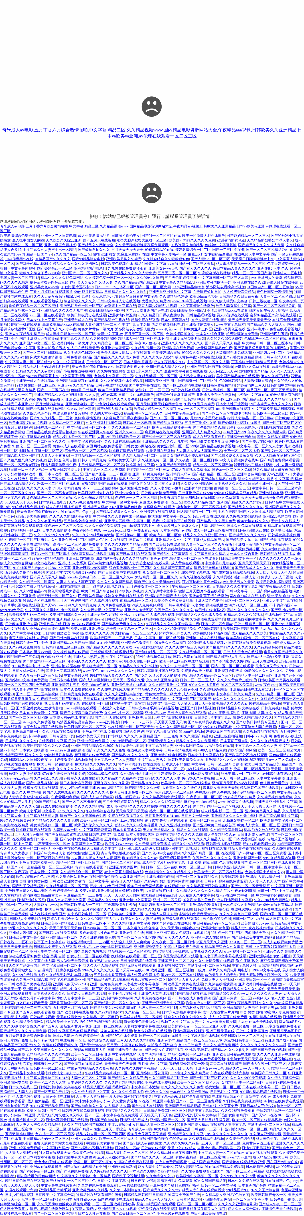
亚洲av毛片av (257, 329)
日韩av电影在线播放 (189, 657)
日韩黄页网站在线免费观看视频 (184, 455)
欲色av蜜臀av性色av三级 (49, 282)
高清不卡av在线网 (122, 993)
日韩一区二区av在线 (162, 867)
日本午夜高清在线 (175, 320)
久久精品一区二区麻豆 (66, 423)
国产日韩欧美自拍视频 (268, 1050)
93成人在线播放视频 (57, 806)
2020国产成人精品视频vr (35, 586)
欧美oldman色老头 (203, 296)
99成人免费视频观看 (148, 605)
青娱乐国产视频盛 (242, 750)
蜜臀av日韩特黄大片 (65, 469)
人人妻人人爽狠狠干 (92, 1096)
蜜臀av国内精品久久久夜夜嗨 (90, 1068)
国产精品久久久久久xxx (247, 535)
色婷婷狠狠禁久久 (180, 334)
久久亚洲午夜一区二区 (69, 540)
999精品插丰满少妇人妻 (30, 666)
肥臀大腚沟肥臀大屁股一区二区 (142, 240)
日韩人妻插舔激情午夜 (58, 465)
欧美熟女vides (282, 530)
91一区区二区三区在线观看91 (272, 862)
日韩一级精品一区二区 (252, 624)
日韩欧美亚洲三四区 (196, 329)
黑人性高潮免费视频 (143, 975)
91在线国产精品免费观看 (49, 1106)
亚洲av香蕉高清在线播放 (208, 596)
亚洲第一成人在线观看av (35, 381)
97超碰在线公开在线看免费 (63, 774)
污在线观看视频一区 (259, 844)
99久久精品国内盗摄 (279, 858)
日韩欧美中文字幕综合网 (54, 1195)
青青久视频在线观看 (195, 577)
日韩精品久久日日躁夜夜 (238, 296)
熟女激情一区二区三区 (160, 572)
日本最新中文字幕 (44, 872)
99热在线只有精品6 (208, 633)
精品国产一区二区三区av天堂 (199, 1040)
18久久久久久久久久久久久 (234, 699)
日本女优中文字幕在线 (44, 320)
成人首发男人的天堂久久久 (177, 526)
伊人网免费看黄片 (274, 783)
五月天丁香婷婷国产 (73, 600)
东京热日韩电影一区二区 (86, 914)
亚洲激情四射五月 (122, 315)
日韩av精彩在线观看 (51, 549)
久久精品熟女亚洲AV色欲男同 (225, 1195)
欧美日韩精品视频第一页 (171, 427)
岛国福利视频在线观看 (115, 1199)
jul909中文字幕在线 (195, 572)
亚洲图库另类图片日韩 (187, 338)
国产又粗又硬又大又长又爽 (232, 455)
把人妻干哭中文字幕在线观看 (35, 689)
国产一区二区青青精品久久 (197, 876)
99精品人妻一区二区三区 (253, 675)
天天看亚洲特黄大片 (16, 1059)
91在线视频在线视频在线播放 (209, 769)
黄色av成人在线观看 (69, 446)
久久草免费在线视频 (114, 605)
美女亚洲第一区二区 (173, 446)
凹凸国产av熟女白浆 (282, 1162)
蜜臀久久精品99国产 (273, 437)
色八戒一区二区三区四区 (54, 1134)
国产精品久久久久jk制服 (230, 1050)
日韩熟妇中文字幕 (281, 385)
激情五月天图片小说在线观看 (201, 591)
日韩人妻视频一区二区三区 (223, 390)
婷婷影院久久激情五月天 (39, 1026)
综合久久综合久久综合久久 (185, 1017)
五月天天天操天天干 (127, 250)
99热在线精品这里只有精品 (235, 493)
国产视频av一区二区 (132, 535)
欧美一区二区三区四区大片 (279, 750)
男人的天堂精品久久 (159, 830)
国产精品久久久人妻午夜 (56, 329)
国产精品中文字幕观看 (170, 554)
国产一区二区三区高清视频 (37, 694)
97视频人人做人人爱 (269, 998)
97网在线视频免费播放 (153, 657)
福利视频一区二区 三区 (232, 488)
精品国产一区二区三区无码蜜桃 (271, 390)
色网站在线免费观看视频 (205, 1059)
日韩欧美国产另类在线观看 (279, 680)
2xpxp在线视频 (132, 820)
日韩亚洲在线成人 (134, 1120)
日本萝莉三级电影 (53, 502)
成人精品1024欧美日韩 (270, 1157)
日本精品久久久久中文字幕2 (234, 586)
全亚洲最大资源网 (115, 348)
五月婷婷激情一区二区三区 (148, 586)
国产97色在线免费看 (121, 1036)
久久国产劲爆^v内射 (25, 965)
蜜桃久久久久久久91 (175, 806)
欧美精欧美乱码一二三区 (28, 614)
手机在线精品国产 (232, 512)
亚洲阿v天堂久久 (161, 741)
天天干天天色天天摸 (120, 1064)
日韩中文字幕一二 (240, 591)
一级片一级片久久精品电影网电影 (222, 970)
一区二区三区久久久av (17, 493)
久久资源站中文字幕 (161, 591)
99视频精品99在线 (159, 250)
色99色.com (178, 1138)
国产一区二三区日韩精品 (42, 352)
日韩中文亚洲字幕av (161, 933)
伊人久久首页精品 (275, 376)
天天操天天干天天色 (21, 502)
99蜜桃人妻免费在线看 (182, 947)
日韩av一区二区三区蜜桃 (50, 554)
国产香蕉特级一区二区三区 (70, 1003)
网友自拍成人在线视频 (247, 596)
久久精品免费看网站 (226, 830)
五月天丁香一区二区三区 (177, 273)
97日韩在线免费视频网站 (242, 1101)
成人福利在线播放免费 (174, 909)
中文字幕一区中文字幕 (120, 502)
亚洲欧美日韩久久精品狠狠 (26, 891)
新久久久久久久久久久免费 (182, 1087)
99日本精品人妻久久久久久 (234, 268)
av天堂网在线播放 (160, 451)
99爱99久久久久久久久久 (264, 671)
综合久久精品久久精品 (256, 479)
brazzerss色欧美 (12, 610)
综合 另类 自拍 (278, 596)
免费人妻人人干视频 (277, 577)
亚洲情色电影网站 (217, 1199)
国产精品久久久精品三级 (127, 1078)
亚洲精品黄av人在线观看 (117, 1209)
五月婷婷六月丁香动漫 (71, 1007)
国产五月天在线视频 (99, 240)
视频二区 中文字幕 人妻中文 (183, 1022)
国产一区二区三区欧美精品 (55, 1213)
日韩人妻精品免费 (92, 460)
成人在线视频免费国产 (48, 914)
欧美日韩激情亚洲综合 (187, 310)
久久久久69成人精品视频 (93, 498)
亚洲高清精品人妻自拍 (241, 1007)
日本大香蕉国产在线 (249, 839)
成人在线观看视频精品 (63, 507)
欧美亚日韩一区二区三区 (99, 820)
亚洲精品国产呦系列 (90, 268)
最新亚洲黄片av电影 (76, 1026)
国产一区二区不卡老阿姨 (19, 465)
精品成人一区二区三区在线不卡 (143, 338)
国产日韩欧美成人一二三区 (81, 905)
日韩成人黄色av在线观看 (242, 652)
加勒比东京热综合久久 (145, 371)
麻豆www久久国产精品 (75, 385)
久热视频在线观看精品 (207, 619)
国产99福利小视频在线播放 (239, 423)
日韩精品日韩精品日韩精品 (145, 1195)
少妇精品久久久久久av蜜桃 (33, 371)
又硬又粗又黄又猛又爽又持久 (60, 1115)
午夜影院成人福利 (14, 1017)
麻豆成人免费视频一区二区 (160, 502)
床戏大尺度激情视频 (46, 357)
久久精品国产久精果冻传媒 (122, 778)
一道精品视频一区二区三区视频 (96, 455)
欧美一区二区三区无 (35, 848)
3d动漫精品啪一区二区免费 (270, 760)
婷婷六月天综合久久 (175, 633)
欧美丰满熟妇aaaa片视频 (28, 423)
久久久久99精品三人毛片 (184, 647)
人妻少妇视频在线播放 (209, 605)
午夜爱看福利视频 (65, 797)
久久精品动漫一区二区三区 (156, 376)
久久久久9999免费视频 (103, 526)
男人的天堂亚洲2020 (106, 413)
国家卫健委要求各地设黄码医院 (214, 441)
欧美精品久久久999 (102, 900)
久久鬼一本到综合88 (32, 979)
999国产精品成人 (50, 399)
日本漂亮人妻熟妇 (112, 708)
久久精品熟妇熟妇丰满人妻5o (270, 240)
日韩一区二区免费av (217, 624)
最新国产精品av (288, 937)
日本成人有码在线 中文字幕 (71, 717)
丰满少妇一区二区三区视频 (208, 965)
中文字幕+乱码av (288, 479)
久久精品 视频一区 (145, 348)
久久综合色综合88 (37, 413)
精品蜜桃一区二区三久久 (143, 413)
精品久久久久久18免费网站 (62, 278)
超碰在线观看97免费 (25, 956)
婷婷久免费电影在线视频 (123, 596)
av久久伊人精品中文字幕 (228, 301)
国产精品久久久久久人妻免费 (133, 273)
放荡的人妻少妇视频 (25, 774)
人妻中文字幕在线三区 (85, 441)
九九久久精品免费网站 (221, 1045)
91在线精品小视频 (170, 1059)
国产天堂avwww (186, 479)
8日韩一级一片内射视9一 (28, 469)
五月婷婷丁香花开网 (152, 1073)
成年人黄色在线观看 (116, 1031)
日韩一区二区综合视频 (225, 764)
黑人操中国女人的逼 (28, 240)
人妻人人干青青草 (55, 455)
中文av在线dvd (45, 563)
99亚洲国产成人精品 (281, 1040)
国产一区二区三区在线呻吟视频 (226, 413)
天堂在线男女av (68, 1017)
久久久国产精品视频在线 (124, 1082)
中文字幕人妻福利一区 (168, 254)
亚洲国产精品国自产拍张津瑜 (210, 366)
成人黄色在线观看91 (187, 563)
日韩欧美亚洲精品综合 (122, 619)
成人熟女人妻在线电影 (197, 376)
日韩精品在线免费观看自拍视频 (51, 432)
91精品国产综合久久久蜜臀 (222, 947)
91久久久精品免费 (82, 605)
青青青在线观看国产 (91, 867)
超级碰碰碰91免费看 (242, 334)
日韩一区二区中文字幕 (264, 867)
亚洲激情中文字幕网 (135, 900)
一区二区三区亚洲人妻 (209, 1026)
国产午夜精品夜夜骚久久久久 (211, 722)
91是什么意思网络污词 (99, 296)
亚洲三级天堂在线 (220, 1031)
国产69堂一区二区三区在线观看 (166, 437)
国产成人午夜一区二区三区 (264, 1064)
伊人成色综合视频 (104, 600)
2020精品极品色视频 (103, 774)
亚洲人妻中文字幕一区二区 (51, 951)
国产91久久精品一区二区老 (51, 418)
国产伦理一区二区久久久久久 (117, 1003)
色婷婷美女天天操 (122, 460)
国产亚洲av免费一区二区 (231, 998)
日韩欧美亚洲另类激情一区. (71, 881)
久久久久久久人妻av (266, 993)
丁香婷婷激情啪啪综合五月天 (254, 362)
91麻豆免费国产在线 (133, 254)
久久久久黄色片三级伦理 (236, 680)
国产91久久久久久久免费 (106, 750)
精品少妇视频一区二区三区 (74, 437)
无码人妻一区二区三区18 (19, 278)
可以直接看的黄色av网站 (201, 582)
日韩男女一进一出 (195, 816)
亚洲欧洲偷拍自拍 (160, 876)
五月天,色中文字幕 (152, 1064)
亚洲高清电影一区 (26, 731)
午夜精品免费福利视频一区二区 (110, 1073)
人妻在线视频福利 (40, 619)
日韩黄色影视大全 (130, 366)
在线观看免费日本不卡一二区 (35, 839)
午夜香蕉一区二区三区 (204, 797)
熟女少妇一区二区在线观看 (88, 956)
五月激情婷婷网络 (19, 1134)
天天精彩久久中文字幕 (104, 848)
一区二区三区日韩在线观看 (47, 858)
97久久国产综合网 (265, 1190)
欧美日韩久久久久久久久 (53, 1050)
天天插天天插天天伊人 (273, 572)
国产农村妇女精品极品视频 (232, 572)
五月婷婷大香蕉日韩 (110, 975)
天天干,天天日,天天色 (176, 1068)
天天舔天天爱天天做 (170, 722)
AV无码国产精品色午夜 (213, 348)
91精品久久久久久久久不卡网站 (74, 264)
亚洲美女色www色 (163, 268)
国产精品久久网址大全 (95, 245)
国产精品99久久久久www (228, 993)
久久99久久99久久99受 (224, 338)
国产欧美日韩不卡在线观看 (246, 755)
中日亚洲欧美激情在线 (208, 1213)
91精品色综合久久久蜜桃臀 (47, 1054)
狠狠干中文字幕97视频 (18, 268)
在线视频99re (93, 619)
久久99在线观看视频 (28, 975)
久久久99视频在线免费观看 (121, 381)
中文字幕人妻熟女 (152, 760)
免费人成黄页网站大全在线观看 (125, 352)
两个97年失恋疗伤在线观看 (139, 764)
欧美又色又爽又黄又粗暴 (173, 600)
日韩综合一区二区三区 (104, 362)
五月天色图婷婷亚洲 (181, 278)
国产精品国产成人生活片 (225, 657)
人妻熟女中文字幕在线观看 (145, 1026)
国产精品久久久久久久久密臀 (109, 647)
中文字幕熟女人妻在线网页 (254, 727)
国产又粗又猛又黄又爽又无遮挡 (154, 483)
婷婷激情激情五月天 (83, 853)
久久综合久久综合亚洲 (63, 240)
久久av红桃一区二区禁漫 (123, 713)
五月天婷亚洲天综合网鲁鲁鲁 (159, 404)
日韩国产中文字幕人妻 (48, 853)
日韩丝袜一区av (127, 1148)
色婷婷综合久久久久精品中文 (168, 872)
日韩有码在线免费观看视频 (21, 526)
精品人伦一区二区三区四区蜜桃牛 (145, 479)
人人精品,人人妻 (117, 1106)
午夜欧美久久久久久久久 (174, 610)
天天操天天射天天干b (258, 498)
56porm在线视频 (191, 731)
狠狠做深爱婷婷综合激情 (188, 1064)
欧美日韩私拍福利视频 (274, 582)
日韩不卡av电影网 (63, 680)
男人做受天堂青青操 (73, 961)
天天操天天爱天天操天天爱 (249, 320)
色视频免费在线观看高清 (273, 909)
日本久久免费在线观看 (245, 526)
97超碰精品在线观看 (265, 1017)
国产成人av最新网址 (95, 680)
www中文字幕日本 (230, 324)
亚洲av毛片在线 (132, 614)
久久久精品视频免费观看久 (163, 797)
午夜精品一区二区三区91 (191, 586)
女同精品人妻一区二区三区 (242, 1082)
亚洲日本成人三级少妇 (257, 1106)
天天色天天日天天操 (132, 811)
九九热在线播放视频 (221, 984)
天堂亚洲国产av (279, 474)
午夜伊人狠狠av (146, 343)
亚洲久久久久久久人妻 (33, 488)
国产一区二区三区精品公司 (267, 250)
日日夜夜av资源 (143, 1181)
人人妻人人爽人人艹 (265, 881)
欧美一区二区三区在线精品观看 (184, 661)
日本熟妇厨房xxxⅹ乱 (35, 652)
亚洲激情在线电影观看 (168, 755)
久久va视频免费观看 (85, 502)
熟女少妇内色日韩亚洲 (81, 352)
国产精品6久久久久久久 (149, 689)
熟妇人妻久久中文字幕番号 (136, 825)
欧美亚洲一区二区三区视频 (171, 970)
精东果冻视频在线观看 (41, 788)
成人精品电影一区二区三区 (222, 811)
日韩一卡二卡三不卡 (137, 722)
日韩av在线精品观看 (111, 385)
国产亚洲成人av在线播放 (38, 338)
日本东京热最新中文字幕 (39, 713)
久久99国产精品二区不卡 (168, 1078)
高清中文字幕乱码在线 (63, 671)
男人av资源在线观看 (232, 315)
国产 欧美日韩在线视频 (75, 1012)
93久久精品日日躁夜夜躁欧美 (161, 315)
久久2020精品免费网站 (271, 900)
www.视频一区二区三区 (242, 951)
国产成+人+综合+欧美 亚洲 (268, 657)
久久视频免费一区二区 (156, 460)
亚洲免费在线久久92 (249, 282)
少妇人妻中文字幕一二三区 (78, 998)
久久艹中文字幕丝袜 (69, 362)
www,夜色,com (167, 329)
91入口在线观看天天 (83, 348)
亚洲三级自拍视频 (79, 558)
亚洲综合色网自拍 (241, 437)
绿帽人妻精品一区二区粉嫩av (250, 418)
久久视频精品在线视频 (71, 652)
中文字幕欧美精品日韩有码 (273, 409)
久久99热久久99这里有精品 (136, 1068)
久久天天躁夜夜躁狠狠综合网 (57, 296)
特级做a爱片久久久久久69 (92, 633)
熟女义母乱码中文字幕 (62, 703)
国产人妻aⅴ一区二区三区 (210, 259)
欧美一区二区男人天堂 (48, 1082)
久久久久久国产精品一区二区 (179, 727)
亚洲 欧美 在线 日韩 (54, 624)
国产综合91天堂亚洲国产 (175, 395)
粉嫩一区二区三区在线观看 (58, 483)
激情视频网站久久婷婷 (18, 399)
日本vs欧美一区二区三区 (63, 474)
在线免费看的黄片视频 (71, 413)
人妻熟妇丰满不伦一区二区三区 (163, 905)
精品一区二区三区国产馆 (251, 273)
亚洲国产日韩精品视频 (187, 399)
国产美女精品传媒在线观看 (66, 834)
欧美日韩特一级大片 (73, 343)
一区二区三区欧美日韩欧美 (113, 1204)
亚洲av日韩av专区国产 (89, 568)
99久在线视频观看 (217, 727)
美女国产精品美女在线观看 (237, 376)
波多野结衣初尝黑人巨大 (134, 329)
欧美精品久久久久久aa (229, 703)
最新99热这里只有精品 (208, 418)
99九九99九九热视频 (90, 951)
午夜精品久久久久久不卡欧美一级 (172, 624)
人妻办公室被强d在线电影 (149, 563)
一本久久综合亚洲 (210, 334)
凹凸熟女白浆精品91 (234, 1115)
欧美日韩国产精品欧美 (240, 629)
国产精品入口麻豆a (168, 423)
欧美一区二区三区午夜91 (93, 1162)
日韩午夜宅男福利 (256, 1148)
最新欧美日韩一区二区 (166, 769)
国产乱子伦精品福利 (32, 264)
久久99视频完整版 (213, 689)
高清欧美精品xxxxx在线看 (227, 310)
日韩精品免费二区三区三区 (63, 647)
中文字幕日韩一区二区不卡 (88, 427)
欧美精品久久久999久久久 (95, 764)
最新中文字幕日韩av (203, 1110)
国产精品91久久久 (145, 783)
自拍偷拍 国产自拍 (162, 1045)
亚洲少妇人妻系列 (72, 563)
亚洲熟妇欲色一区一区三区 (81, 306)
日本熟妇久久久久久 (230, 483)
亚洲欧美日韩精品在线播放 (259, 984)
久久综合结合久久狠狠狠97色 (166, 259)
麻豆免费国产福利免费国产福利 (174, 1185)
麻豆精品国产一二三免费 (19, 657)
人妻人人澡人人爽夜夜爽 (75, 582)
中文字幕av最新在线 (221, 563)
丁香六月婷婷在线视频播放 (51, 292)
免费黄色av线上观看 (197, 671)
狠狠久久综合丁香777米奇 (39, 273)
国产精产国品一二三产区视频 (108, 474)
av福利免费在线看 (219, 745)
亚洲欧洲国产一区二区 (167, 1120)
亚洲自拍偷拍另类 (51, 348)
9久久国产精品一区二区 (72, 254)
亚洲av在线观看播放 (16, 993)
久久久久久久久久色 (93, 792)
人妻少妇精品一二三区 (102, 324)
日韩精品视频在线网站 (276, 965)
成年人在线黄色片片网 (220, 1012)
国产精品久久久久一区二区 (152, 1157)
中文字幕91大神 (76, 675)
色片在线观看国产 (85, 624)
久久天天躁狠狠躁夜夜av (179, 928)
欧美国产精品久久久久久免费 (192, 240)
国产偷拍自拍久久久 (94, 250)
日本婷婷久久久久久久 (85, 1082)
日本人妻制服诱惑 (138, 362)
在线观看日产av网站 (237, 853)
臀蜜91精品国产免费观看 (156, 1204)
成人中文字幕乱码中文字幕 (163, 862)
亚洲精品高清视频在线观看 (77, 381)
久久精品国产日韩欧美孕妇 (207, 886)
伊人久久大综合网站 (16, 563)
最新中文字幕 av (110, 334)
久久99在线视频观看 (113, 689)
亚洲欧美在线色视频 (178, 348)
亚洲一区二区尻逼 (167, 900)
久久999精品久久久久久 (108, 1171)
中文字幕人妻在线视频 (201, 1036)
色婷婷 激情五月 (87, 418)
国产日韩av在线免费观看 (58, 933)
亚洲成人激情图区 (249, 544)
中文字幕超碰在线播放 (196, 306)
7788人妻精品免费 (67, 488)
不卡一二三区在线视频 (101, 488)
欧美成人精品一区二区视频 (155, 409)
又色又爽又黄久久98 (271, 666)
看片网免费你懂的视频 (185, 881)
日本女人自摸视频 (33, 750)
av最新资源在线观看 (16, 1143)
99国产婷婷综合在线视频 (171, 923)
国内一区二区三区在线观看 (232, 666)
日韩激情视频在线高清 (223, 844)
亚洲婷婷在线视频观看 (158, 512)
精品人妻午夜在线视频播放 (249, 848)
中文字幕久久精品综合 (176, 282)
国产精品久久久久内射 (124, 1110)
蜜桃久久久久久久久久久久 (248, 610)
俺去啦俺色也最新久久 (141, 1022)
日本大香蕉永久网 (127, 830)
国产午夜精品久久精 (209, 427)
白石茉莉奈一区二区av (52, 844)
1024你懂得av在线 (19, 259)
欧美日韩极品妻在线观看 (86, 315)
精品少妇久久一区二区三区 (81, 989)
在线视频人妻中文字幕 (252, 254)
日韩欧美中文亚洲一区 (239, 558)
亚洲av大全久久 (127, 493)
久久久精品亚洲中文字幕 (168, 685)
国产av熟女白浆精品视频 (242, 357)
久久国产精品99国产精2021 (135, 282)
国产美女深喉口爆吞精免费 (81, 713)
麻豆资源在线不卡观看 (180, 956)
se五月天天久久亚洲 (212, 942)
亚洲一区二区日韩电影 (58, 235)
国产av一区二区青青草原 (250, 886)
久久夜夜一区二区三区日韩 (196, 460)
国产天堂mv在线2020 (132, 970)
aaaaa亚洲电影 (108, 643)
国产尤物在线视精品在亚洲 (243, 1162)
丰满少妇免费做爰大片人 (198, 914)
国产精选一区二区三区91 (197, 381)
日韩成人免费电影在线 (27, 919)
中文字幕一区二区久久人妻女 (260, 446)
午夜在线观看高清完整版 (19, 923)
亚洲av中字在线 (94, 731)
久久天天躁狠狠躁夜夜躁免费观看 (142, 245)
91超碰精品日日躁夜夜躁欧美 (125, 418)
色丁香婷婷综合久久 (283, 264)
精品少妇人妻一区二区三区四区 (101, 1134)
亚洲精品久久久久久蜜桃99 (226, 760)
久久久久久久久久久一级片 (280, 558)
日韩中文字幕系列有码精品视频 (153, 708)
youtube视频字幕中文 (42, 376)
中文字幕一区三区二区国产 (189, 699)
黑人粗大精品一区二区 (140, 455)
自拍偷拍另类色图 (33, 881)
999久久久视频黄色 (204, 685)
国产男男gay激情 (273, 1007)
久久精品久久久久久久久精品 (199, 891)
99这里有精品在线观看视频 (92, 554)
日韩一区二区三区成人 (197, 680)
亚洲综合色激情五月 (137, 643)
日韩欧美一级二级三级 (271, 413)
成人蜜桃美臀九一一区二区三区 (240, 264)
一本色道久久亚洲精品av (168, 839)
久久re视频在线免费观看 (61, 731)
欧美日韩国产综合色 (97, 591)
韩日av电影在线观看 (208, 516)
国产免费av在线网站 (258, 441)
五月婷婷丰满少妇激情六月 (125, 839)
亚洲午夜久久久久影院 (111, 783)
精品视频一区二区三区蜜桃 (130, 951)
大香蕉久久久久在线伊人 (181, 788)
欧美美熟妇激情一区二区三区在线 (253, 638)
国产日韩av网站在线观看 (68, 638)
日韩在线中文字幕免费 (106, 834)
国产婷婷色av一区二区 (55, 268)
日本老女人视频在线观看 (86, 993)
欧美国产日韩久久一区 (67, 614)
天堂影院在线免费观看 (233, 352)
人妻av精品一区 (213, 526)
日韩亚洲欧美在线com (195, 493)
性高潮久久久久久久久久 (86, 661)
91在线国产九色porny (77, 512)
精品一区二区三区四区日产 (78, 862)
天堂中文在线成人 (285, 521)
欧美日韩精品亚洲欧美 (106, 310)
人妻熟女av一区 (65, 830)
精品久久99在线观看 (192, 830)
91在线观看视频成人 (46, 301)
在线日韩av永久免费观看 (220, 498)
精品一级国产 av (39, 254)
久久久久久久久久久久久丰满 (79, 769)
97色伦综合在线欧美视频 (115, 404)
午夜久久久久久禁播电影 (267, 432)
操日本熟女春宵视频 (203, 774)
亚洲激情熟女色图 (231, 240)
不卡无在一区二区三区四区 (86, 451)
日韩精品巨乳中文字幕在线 (238, 708)
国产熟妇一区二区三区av (280, 451)
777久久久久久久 (70, 811)
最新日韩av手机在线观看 (253, 465)
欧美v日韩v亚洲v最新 (87, 629)
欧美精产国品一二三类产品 (111, 638)
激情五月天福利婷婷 (16, 427)
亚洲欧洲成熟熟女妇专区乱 (270, 956)
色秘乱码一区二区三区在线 (265, 338)
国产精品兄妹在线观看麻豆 (108, 979)
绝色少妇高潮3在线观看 (152, 1031)
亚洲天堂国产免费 (189, 745)
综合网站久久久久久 (80, 301)
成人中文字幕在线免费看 (147, 699)
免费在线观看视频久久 (126, 816)
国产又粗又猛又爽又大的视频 (23, 460)
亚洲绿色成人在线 (78, 320)
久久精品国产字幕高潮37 (173, 568)
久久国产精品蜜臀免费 (173, 465)
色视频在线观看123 (194, 933)
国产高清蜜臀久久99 (228, 661)
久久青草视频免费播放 (153, 844)
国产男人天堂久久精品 (223, 343)
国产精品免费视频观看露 (279, 460)
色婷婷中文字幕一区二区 (113, 376)
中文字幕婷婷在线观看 (274, 895)
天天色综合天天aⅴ (223, 371)
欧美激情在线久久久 (253, 521)
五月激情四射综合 (49, 404)
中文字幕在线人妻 (159, 745)
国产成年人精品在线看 (114, 409)
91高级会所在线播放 (214, 273)
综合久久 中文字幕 (26, 792)
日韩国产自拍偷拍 (154, 399)
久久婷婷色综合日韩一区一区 (108, 278)
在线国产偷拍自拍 (207, 292)
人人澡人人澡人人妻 (286, 371)
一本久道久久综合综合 (141, 928)
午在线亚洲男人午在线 (95, 432)
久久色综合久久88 (48, 778)
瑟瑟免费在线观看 (145, 320)
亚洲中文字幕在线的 (120, 1054)
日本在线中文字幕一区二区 (263, 1087)
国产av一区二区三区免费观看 (199, 1101)
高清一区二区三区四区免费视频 (78, 544)
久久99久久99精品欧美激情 (93, 535)
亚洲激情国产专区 (247, 858)
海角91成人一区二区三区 (248, 605)
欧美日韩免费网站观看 (145, 886)
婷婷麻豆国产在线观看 (126, 451)
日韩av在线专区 (153, 1148)
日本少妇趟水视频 (19, 1195)
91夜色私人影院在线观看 (42, 727)
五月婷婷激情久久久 (170, 774)
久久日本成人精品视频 (266, 512)
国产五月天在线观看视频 (35, 1012)
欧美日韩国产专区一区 (268, 1195)
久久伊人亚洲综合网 (197, 483)
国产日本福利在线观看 (133, 554)
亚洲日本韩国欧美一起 (213, 282)
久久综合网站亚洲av (136, 774)
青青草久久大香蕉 (14, 853)
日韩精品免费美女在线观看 (81, 694)
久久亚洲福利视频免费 (103, 423)
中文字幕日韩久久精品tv (209, 554)
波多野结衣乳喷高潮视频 (225, 287)
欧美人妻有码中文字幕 (233, 306)
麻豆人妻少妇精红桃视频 (157, 306)
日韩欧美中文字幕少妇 (211, 909)
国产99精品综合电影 (88, 259)
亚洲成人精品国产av (208, 540)
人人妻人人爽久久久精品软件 (39, 1124)
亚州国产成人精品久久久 (165, 366)
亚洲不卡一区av (12, 376)
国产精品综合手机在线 (111, 320)
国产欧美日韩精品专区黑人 (257, 722)
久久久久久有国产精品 (44, 521)
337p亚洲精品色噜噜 (188, 287)
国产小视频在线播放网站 (75, 371)
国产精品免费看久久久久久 (117, 512)
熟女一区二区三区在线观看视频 (174, 811)
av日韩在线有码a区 (186, 390)
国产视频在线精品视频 (274, 591)
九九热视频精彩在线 (168, 324)
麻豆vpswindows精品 (200, 802)
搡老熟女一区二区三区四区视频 (201, 507)
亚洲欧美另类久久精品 (123, 259)
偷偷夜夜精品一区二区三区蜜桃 (34, 306)
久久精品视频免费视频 (275, 797)
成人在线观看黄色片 (209, 437)
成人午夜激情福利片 (94, 235)
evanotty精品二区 (110, 788)
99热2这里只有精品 (199, 404)
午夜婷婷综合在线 (166, 352)
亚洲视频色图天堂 (228, 671)
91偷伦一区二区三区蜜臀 (31, 446)
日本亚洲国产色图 (252, 1185)
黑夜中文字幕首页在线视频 (185, 371)
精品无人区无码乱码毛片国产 (46, 366)
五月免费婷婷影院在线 (175, 549)
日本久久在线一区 (23, 1087)
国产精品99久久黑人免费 (216, 521)
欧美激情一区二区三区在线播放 (186, 783)
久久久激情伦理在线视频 (214, 961)
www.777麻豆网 (239, 1157)
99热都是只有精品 (88, 292)
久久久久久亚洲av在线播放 (278, 1054)
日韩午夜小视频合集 (286, 1199)
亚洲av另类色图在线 (229, 329)
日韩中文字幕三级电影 (182, 413)
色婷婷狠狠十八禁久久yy (264, 872)
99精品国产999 (234, 432)
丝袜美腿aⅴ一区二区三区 (241, 774)
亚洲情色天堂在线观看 (129, 685)
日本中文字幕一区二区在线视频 (159, 638)
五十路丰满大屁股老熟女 (105, 586)
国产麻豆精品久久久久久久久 (229, 647)
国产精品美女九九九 (242, 540)
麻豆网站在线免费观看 (162, 432)
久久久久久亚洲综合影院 (237, 1204)
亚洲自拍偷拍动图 (70, 586)
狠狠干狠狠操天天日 (175, 858)
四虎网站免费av (107, 558)
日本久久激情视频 (56, 530)
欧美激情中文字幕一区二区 (169, 516)
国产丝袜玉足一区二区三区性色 (71, 1181)
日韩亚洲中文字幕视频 (178, 848)
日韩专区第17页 (61, 736)
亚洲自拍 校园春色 (65, 666)
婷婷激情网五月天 (251, 385)
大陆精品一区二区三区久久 (156, 577)
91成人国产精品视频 (204, 1162)
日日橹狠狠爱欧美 (56, 633)
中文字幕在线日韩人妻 (41, 816)
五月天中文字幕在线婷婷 (126, 1045)
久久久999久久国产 (148, 278)
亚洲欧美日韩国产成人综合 (166, 596)
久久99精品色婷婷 (173, 296)
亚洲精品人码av (178, 474)
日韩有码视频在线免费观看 (225, 881)
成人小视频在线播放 (198, 694)
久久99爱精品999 (103, 338)
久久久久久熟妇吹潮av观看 (70, 516)
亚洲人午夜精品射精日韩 (24, 334)
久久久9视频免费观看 (238, 1110)
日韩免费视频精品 (77, 357)
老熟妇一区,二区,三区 (152, 390)
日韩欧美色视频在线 (117, 264)
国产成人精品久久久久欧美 (245, 633)
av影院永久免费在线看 (252, 366)
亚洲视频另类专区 (19, 549)
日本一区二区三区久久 (242, 600)
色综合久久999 (156, 1092)
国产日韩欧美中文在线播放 (119, 572)
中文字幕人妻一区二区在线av (28, 362)
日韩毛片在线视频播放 (136, 395)
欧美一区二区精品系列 (251, 769)
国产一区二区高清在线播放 (183, 385)
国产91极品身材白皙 (42, 783)
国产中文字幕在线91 (145, 385)
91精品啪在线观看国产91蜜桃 (165, 619)
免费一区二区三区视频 (241, 451)
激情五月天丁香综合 (110, 1129)
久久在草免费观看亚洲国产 (202, 1171)
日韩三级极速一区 (263, 301)
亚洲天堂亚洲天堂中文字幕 (170, 292)
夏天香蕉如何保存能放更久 (93, 366)
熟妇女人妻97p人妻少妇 (64, 1073)
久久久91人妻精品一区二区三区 (185, 666)
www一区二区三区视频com (199, 409)
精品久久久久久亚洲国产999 (205, 535)
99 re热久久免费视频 (170, 643)
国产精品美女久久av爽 (142, 788)
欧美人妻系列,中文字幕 (37, 811)
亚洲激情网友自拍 (198, 488)
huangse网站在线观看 (80, 708)
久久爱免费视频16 (126, 1101)
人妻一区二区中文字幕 (88, 1078)
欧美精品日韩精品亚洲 (159, 895)
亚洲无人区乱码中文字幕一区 (127, 521)
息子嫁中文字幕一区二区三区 (129, 629)
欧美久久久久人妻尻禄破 (140, 919)
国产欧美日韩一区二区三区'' (133, 1213)
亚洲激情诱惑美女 (200, 324)
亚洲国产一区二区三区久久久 (85, 273)
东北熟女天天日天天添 (220, 788)
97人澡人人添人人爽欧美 (130, 942)
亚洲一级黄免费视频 (60, 245)
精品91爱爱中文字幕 (150, 264)
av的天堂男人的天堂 (266, 278)
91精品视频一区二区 (25, 530)
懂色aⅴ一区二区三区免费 (231, 469)
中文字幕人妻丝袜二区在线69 (46, 1078)
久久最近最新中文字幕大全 (101, 610)
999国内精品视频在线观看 (260, 1092)
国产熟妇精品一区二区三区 (248, 235)
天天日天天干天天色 (65, 928)
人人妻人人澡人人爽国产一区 (199, 451)
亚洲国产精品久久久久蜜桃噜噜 (58, 395)
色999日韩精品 (230, 381)
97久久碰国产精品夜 (196, 736)
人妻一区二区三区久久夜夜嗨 (209, 544)
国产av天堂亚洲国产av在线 (147, 310)
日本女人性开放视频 (232, 404)
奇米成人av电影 (140, 1129)
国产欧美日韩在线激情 (166, 544)
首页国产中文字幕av (87, 844)
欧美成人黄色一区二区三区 (258, 825)
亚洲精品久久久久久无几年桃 (64, 310)
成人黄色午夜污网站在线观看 (198, 357)
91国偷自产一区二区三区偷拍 (270, 287)
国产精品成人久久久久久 (254, 568)
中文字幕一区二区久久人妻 (208, 362)
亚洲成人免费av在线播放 (215, 395)
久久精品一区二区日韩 (142, 1012)
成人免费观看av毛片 (142, 530)
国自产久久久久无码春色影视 (157, 582)
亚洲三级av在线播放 (161, 989)
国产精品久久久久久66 (245, 507)
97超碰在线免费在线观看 (283, 1101)
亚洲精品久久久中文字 (173, 540)
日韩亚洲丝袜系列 (31, 900)
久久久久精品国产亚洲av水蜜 (145, 558)
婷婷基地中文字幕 (140, 465)
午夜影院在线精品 (14, 825)
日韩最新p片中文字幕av (212, 717)
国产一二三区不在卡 (228, 250)
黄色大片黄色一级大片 (95, 329)
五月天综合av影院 (129, 745)
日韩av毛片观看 (141, 540)
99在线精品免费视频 (28, 507)
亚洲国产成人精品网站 (41, 989)
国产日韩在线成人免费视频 (189, 998)
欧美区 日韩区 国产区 (43, 1110)
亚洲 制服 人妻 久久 (272, 268)
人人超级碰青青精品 (239, 292)
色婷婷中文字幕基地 (221, 245)
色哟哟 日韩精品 (84, 390)
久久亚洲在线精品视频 (122, 441)
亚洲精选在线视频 (236, 409)
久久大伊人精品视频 (103, 965)
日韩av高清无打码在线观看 (158, 671)
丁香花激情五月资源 (120, 905)
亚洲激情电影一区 (79, 404)
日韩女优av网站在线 (139, 446)
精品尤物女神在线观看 (261, 830)
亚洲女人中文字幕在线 (279, 600)
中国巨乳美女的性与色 (103, 1143)
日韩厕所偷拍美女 (125, 235)
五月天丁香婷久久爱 (200, 423)
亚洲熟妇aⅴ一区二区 (269, 352)
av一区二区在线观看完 (47, 315)
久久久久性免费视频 (127, 1092)
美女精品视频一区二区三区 (51, 825)
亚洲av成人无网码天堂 (141, 848)
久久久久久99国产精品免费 (125, 544)
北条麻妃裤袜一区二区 (241, 820)
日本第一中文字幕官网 (127, 703)
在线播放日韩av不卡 (228, 1096)
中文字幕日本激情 (136, 324)
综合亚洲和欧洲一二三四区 (130, 568)
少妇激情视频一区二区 (128, 741)
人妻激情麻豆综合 (258, 381)
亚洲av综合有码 (271, 493)
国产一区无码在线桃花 (51, 1092)
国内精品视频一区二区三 (196, 512)
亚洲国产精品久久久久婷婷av (240, 502)
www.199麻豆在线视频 (189, 301)
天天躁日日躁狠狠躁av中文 (252, 259)
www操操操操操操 (149, 647)
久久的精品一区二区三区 (275, 694)
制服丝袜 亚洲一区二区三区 (41, 451)
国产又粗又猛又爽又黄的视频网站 (261, 348)
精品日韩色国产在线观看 (259, 788)
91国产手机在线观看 (25, 324)
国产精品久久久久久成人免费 (261, 245)
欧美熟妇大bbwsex (119, 844)
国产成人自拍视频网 (97, 797)
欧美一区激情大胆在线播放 (203, 235)
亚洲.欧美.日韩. (140, 717)
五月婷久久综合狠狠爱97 (24, 572)
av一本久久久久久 (121, 671)
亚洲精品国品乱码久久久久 (21, 755)
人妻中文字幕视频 (270, 778)
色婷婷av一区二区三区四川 (136, 498)
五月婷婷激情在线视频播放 (70, 760)
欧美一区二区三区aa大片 (118, 1138)
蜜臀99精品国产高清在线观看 (273, 315)
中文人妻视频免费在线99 (239, 460)
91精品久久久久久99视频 (243, 614)
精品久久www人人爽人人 (245, 1068)
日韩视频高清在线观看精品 (111, 652)
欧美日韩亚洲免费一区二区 (131, 792)
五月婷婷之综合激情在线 (83, 521)
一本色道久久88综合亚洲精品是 (92, 479)
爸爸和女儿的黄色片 (199, 900)
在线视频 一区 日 (94, 703)
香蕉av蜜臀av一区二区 (148, 979)
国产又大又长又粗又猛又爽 (91, 282)
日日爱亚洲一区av (262, 483)
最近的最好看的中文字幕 (138, 296)
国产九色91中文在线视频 (108, 540)
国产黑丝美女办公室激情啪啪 (39, 708)
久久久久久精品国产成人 (269, 741)
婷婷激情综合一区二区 (193, 250)
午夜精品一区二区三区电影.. (27, 540)
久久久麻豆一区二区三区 (131, 427)
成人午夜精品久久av (169, 362)
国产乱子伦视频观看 (275, 540)
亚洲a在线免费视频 (160, 1082)
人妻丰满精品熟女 (152, 1054)
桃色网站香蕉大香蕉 (64, 591)
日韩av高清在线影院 (180, 750)
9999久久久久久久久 (198, 352)
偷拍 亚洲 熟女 (104, 254)
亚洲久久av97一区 (129, 432)
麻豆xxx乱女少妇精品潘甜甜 (210, 254)
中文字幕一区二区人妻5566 (104, 469)
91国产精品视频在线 (191, 993)
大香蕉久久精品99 (156, 301)
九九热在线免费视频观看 (127, 268)
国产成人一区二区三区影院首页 (211, 530)
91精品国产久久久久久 (53, 259)
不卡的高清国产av (283, 605)
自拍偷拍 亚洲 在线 (56, 657)
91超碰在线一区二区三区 (36, 385)
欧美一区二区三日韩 (205, 820)
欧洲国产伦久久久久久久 (93, 825)
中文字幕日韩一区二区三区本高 (223, 278)
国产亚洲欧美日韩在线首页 (214, 825)
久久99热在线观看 (111, 371)
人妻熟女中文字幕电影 (141, 984)
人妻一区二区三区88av (277, 296)
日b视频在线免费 (277, 427)
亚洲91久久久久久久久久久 (182, 343)
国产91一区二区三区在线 (161, 235)
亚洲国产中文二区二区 (37, 343)
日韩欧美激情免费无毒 (159, 493)
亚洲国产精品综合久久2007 (92, 745)
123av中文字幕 (59, 568)
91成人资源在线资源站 (209, 320)
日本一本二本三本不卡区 (114, 287)
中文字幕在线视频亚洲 (67, 979)
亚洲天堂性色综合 (209, 600)
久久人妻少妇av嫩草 (101, 395)
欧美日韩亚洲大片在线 (95, 493)
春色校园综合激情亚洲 (274, 292)
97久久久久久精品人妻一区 (210, 839)
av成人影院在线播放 (282, 282)
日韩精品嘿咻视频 (200, 315)
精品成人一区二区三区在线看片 (194, 558)
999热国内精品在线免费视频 (213, 446)
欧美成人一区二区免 (165, 535)
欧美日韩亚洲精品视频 (116, 390)
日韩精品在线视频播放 (278, 554)
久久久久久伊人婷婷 (157, 357)
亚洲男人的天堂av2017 (70, 984)
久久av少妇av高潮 (81, 409)
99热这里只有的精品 (187, 245)
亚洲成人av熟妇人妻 (88, 657)
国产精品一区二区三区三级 (148, 469)
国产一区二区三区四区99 (282, 423)
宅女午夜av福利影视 (240, 891)
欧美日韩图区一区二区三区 (85, 727)
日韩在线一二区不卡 (50, 427)
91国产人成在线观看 (59, 792)
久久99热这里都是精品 (243, 516)
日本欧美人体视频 (129, 591)
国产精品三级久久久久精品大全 (267, 399)
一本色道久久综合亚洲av (189, 1092)
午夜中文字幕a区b (120, 657)
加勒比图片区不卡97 (77, 287)
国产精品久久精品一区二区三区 (207, 675)
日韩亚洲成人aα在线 (254, 530)
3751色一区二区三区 (227, 933)
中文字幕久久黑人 (74, 338)
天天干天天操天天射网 (258, 806)
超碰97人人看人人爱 (184, 979)
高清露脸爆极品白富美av (76, 722)
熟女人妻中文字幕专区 (155, 1167)
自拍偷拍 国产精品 (253, 371)
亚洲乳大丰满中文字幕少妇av (88, 1101)
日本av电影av (63, 1036)
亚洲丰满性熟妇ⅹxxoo (79, 1199)
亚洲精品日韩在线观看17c (249, 689)
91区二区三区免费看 (237, 685)
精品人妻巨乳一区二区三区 (127, 1153)
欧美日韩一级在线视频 (55, 764)
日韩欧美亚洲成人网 (21, 624)
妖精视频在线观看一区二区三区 (136, 956)
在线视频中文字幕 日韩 (283, 614)
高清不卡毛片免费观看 (175, 1181)
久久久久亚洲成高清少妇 (124, 694)
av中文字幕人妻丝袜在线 (123, 872)
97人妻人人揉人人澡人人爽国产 (96, 858)
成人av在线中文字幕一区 (235, 895)
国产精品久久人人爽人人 (266, 324)
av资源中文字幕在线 (120, 306)
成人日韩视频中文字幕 (234, 900)
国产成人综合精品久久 (18, 483)
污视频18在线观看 (212, 848)
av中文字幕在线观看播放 (173, 717)
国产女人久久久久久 (195, 268)
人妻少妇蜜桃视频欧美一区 (118, 437)
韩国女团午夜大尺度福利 (268, 310)
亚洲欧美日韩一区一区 (252, 979)
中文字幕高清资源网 (77, 376)
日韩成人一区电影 (287, 273)
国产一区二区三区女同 (153, 287)
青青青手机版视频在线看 (120, 853)
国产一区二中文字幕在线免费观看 (111, 1115)
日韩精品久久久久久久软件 (125, 292)
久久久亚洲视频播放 (175, 825)
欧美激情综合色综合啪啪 (19, 235)
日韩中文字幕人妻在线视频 (118, 301)
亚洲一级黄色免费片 (93, 741)
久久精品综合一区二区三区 (111, 343)
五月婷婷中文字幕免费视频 (26, 680)
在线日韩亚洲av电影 (158, 1101)
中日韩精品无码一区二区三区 (101, 465)
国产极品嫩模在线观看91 (213, 568)
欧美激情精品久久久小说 (124, 989)
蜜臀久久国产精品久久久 (283, 652)
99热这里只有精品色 (116, 947)
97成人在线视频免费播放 (191, 469)
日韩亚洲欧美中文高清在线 (60, 1087)
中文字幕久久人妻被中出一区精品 (49, 250)
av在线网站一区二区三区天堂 (191, 264)
